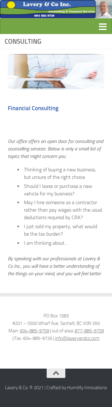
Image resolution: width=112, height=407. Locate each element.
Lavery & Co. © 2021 (24, 387)
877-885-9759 (89, 331)
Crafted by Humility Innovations (76, 387)
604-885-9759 (34, 331)
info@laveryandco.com (77, 338)
